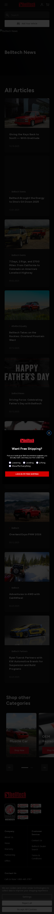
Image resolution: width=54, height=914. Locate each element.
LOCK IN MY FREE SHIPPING (27, 474)
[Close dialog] (49, 433)
